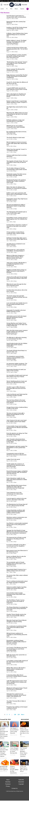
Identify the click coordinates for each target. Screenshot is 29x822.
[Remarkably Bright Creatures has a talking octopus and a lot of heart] (3, 571)
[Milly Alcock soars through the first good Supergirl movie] (3, 286)
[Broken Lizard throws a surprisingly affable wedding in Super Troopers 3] (3, 102)
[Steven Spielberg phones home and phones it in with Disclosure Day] (3, 383)
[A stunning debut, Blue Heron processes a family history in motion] (3, 676)
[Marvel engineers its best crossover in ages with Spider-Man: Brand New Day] (3, 144)
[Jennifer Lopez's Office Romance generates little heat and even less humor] (3, 389)
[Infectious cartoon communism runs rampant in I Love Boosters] (3, 519)
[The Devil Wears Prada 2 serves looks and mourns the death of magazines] (3, 602)
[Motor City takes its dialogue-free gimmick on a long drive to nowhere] (3, 188)
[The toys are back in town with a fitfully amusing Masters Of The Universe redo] (3, 415)
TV (7, 8)
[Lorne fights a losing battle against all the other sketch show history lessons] (3, 662)
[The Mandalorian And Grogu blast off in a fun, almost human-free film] (3, 506)
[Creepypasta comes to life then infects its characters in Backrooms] (3, 455)
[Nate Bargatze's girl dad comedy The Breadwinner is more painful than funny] (3, 448)
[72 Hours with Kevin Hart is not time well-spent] (3, 157)
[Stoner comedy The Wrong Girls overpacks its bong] (3, 71)
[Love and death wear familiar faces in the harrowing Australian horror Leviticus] (3, 305)
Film (11, 8)
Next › (23, 714)
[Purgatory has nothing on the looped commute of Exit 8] (3, 708)
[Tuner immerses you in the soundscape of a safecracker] (3, 494)
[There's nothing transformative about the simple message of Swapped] (3, 583)
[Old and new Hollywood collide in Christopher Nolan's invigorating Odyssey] (3, 206)
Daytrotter (22, 1)
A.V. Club (6, 1)
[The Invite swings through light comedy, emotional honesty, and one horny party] (3, 298)
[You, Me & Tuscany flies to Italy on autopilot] (3, 702)
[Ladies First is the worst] (3, 460)
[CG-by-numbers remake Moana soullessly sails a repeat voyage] (3, 233)
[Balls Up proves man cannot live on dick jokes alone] (3, 656)
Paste (1, 1)
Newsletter (24, 4)
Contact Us (14, 788)
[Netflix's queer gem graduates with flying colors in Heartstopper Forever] (3, 194)
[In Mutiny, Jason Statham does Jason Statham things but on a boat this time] (3, 35)
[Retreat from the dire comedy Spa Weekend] (3, 23)
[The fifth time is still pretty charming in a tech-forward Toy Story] (3, 339)
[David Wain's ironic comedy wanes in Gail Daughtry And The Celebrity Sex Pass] (3, 219)
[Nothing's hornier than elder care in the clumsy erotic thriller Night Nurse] (3, 239)
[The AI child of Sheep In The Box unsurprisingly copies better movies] (3, 170)
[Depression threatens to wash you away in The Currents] (3, 371)
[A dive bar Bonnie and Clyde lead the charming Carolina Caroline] (3, 396)
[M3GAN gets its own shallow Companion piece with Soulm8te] (3, 127)
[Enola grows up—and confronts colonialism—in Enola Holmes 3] (3, 251)
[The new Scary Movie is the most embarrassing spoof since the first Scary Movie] (3, 402)
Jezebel (12, 1)
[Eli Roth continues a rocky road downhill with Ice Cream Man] (3, 121)
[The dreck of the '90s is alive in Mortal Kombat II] (3, 577)
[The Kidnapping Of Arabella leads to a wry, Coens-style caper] (3, 213)
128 (15, 714)
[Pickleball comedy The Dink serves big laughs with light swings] (3, 175)
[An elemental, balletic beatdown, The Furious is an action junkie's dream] (3, 365)
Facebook (7, 784)
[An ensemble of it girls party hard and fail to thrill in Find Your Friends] (3, 377)
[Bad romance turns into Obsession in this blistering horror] (3, 552)
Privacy (8, 786)
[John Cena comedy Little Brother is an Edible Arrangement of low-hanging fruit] (3, 264)
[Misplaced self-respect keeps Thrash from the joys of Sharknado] (3, 689)
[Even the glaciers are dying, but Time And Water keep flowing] (3, 435)
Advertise (7, 782)
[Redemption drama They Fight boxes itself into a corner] (3, 200)
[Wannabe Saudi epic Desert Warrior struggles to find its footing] (3, 622)
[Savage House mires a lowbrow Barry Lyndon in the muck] (3, 409)
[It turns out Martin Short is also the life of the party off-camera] (3, 558)
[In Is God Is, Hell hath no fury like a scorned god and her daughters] (3, 546)
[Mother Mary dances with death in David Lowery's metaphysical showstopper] (3, 669)
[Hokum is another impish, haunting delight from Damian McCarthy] (3, 588)
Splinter (17, 1)
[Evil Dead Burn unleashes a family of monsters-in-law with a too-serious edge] (3, 227)
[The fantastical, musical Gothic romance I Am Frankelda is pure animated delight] (3, 358)
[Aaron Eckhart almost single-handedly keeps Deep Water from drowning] (3, 595)
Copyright (21, 784)
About (7, 779)
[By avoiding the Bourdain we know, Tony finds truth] (3, 133)
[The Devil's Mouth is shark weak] (3, 138)
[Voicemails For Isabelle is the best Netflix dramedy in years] (3, 312)
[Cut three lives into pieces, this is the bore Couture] (3, 291)
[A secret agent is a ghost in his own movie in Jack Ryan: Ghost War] (3, 500)
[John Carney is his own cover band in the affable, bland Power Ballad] (3, 422)
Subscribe (6, 4)
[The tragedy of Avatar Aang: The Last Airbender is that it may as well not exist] (3, 163)
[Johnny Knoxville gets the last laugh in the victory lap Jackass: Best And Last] (3, 279)
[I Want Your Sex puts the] (3, 151)
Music (16, 8)
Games (22, 8)
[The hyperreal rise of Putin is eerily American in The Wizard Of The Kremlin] (3, 539)
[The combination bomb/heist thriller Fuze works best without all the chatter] (3, 628)
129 (19, 714)
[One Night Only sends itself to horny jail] (3, 108)
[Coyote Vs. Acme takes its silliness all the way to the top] (3, 84)
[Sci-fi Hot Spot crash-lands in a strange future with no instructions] (3, 17)
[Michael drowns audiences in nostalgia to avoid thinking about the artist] (3, 635)
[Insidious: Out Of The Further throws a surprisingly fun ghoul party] (3, 29)
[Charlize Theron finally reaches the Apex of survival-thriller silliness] (3, 616)
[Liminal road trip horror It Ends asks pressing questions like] (3, 49)
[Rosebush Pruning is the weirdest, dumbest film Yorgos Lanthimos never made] (3, 182)
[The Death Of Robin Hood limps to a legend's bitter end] (3, 352)
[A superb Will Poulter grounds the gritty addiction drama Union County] (3, 89)
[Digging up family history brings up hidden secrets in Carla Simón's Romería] (3, 271)
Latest (2, 8)
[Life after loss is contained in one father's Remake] (3, 245)
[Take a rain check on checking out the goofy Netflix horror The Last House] (3, 96)
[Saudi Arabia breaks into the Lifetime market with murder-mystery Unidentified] (3, 345)
